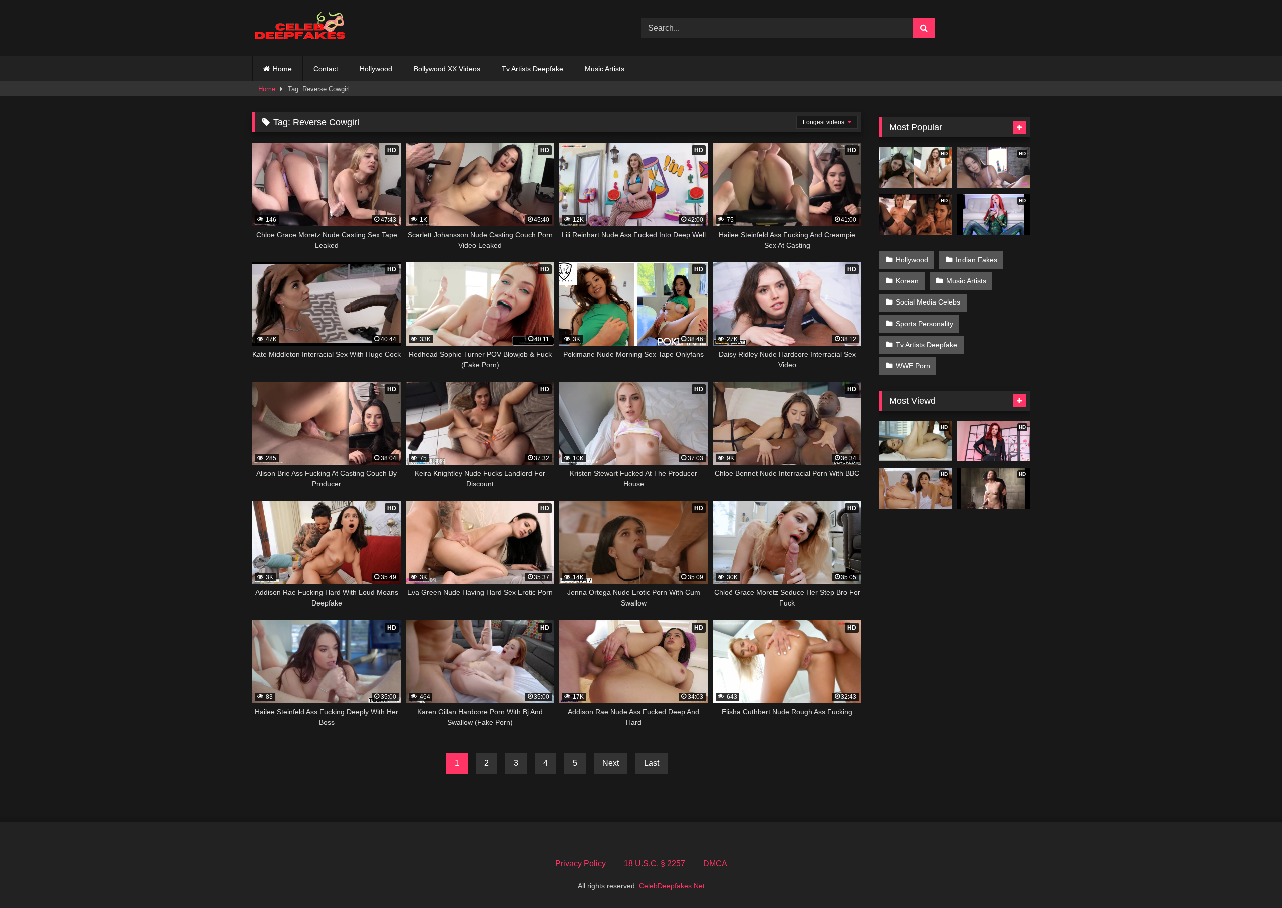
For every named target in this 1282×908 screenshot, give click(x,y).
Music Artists (604, 69)
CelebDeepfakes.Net (672, 886)
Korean (907, 281)
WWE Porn (913, 366)
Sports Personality (924, 324)
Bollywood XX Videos (447, 69)
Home (282, 69)
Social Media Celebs (928, 302)
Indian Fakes (976, 260)
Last (651, 763)
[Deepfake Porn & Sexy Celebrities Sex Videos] (305, 28)
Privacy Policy (580, 863)
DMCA (715, 863)
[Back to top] (1251, 878)
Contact (325, 69)
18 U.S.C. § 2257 (654, 863)
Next (610, 763)
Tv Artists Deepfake (532, 69)
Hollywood (376, 69)
